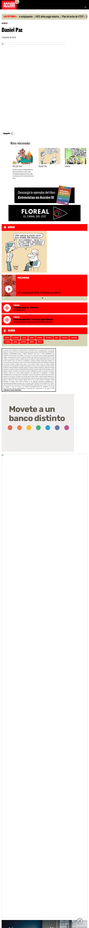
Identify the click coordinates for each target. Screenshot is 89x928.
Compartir (6, 133)
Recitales (48, 338)
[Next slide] (84, 685)
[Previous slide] (4, 685)
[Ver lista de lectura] (80, 921)
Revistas (39, 338)
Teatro (24, 338)
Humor (4, 23)
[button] (43, 915)
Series (32, 338)
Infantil (32, 342)
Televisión (16, 338)
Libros (15, 342)
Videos (7, 338)
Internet (23, 342)
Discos (40, 342)
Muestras (74, 338)
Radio (56, 338)
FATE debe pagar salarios (39, 16)
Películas (65, 338)
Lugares (7, 342)
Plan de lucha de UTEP (65, 16)
